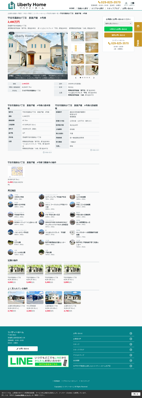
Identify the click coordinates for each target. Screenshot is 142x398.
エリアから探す (97, 8)
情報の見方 (48, 152)
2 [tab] (82, 77)
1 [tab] (80, 77)
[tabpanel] (84, 53)
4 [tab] (87, 77)
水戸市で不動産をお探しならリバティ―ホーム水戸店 (91, 366)
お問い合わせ (127, 8)
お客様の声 (77, 339)
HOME (72, 8)
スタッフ (76, 344)
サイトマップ (85, 381)
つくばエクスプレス (75, 93)
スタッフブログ (113, 8)
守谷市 (14, 26)
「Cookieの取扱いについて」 (23, 395)
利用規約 (57, 381)
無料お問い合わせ (118, 35)
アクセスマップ (78, 355)
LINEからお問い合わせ (118, 29)
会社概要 (76, 360)
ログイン (126, 5)
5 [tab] (89, 77)
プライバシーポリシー (70, 381)
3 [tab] (84, 77)
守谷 (85, 93)
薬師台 (19, 26)
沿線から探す (83, 8)
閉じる (136, 394)
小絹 (82, 95)
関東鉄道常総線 (73, 90)
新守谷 (83, 90)
